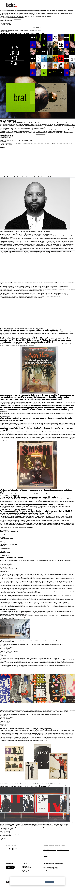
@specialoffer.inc (17, 18)
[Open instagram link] (6, 849)
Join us (1, 176)
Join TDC (10, 867)
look (31, 589)
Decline (58, 881)
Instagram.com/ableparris (5, 554)
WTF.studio (29, 523)
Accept (49, 881)
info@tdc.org (25, 866)
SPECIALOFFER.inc (8, 20)
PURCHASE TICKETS (37, 27)
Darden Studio (53, 863)
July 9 (4, 591)
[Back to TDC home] (11, 5)
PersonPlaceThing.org (40, 134)
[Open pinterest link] (16, 849)
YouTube (49, 598)
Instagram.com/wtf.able (5, 555)
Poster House (21, 581)
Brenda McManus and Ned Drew (18, 585)
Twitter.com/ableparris (5, 552)
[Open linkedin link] (12, 849)
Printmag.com (7, 128)
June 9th (3, 578)
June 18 (5, 585)
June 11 (5, 581)
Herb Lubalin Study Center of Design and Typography (27, 591)
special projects (49, 584)
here (13, 595)
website (56, 598)
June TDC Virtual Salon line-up (15, 577)
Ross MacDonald (27, 578)
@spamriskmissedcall (19, 17)
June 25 (3, 588)
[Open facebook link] (10, 849)
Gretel (32, 588)
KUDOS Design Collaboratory (53, 867)
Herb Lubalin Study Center (13, 658)
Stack (5, 506)
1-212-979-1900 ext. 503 (28, 867)
